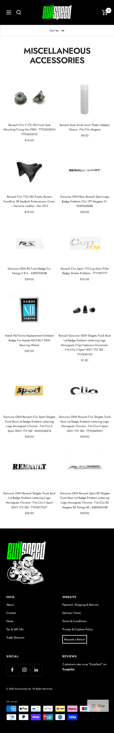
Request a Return (74, 639)
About (10, 605)
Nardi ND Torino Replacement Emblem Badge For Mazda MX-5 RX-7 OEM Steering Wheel (29, 340)
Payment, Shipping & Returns (80, 605)
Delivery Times (71, 613)
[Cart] (105, 12)
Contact (11, 613)
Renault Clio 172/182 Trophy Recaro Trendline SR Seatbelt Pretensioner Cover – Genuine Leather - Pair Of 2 (29, 201)
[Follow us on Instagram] (24, 670)
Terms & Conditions (74, 621)
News (9, 621)
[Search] (18, 12)
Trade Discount (15, 637)
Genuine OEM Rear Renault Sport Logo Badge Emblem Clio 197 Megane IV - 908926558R (84, 201)
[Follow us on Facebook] (12, 670)
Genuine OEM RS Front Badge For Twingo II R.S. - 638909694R (29, 270)
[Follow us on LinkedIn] (36, 670)
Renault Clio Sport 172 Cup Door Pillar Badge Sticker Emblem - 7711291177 (85, 270)
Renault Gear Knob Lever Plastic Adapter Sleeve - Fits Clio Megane (85, 127)
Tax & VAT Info (15, 629)
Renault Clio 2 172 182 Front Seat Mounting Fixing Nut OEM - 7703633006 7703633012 (29, 129)
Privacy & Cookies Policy (77, 629)
